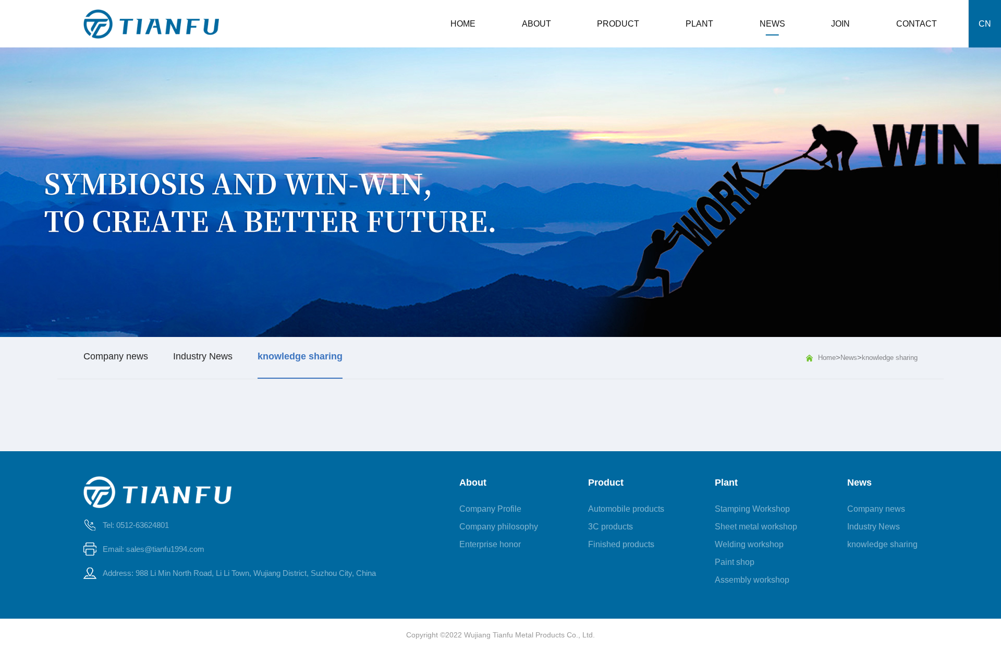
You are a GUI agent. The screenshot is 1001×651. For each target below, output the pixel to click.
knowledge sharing (890, 357)
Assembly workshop (752, 579)
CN (985, 23)
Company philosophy (498, 526)
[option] (500, 192)
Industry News (873, 526)
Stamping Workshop (752, 508)
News (848, 357)
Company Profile (490, 508)
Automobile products (626, 508)
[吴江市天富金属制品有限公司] (151, 24)
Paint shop (734, 562)
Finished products (621, 544)
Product (606, 482)
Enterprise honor (490, 544)
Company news (876, 508)
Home (827, 357)
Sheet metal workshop (756, 526)
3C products (610, 526)
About (472, 482)
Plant (726, 482)
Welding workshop (749, 544)
